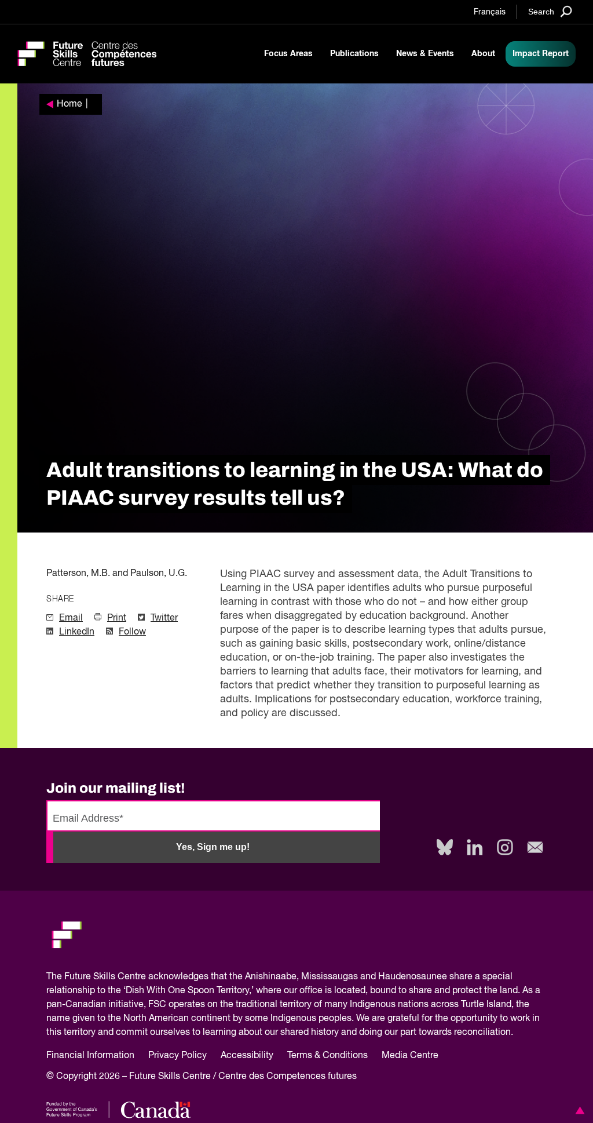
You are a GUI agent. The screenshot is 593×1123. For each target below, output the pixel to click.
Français (490, 12)
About (483, 54)
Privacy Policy (177, 1055)
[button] (578, 1110)
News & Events (425, 54)
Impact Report (541, 54)
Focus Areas (288, 54)
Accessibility (247, 1055)
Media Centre (410, 1055)
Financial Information (90, 1055)
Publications (354, 54)
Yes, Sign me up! (213, 847)
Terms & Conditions (327, 1055)
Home (69, 104)
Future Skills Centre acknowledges (136, 977)
